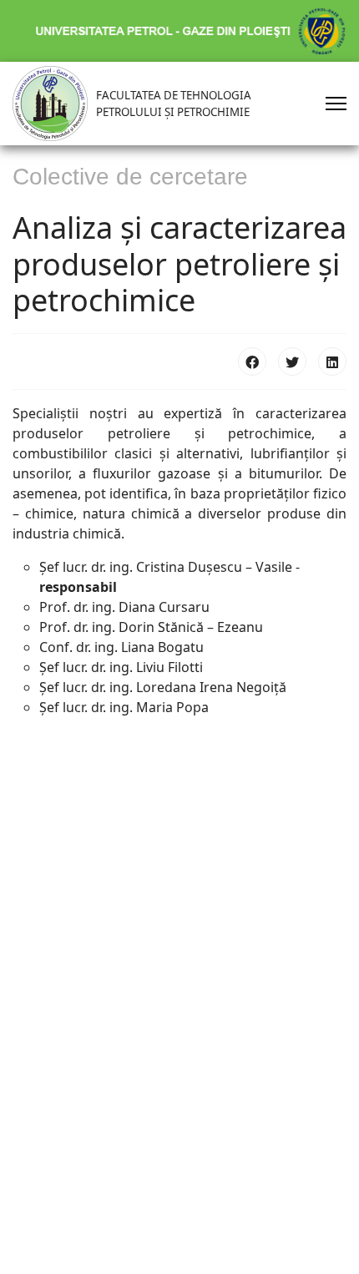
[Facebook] (252, 361)
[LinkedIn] (332, 361)
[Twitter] (292, 361)
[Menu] (336, 103)
